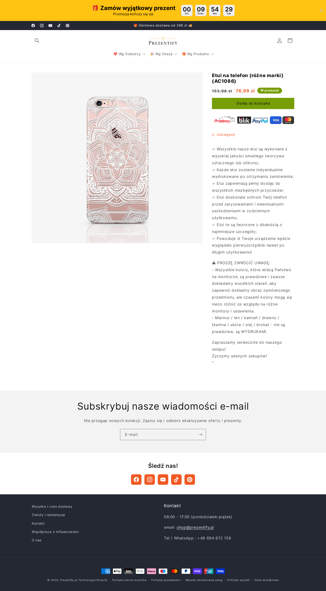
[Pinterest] (189, 479)
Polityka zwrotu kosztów (129, 580)
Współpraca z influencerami (55, 532)
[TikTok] (176, 479)
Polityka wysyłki (238, 580)
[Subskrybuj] (200, 434)
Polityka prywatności (166, 580)
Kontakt (38, 523)
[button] (37, 40)
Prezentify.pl (69, 580)
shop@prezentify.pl (195, 527)
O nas (37, 540)
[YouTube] (163, 479)
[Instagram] (149, 479)
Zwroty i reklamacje (48, 515)
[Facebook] (136, 479)
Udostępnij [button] (226, 134)
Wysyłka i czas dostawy (52, 506)
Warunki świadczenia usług (204, 580)
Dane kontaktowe (267, 580)
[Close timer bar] (321, 10)
